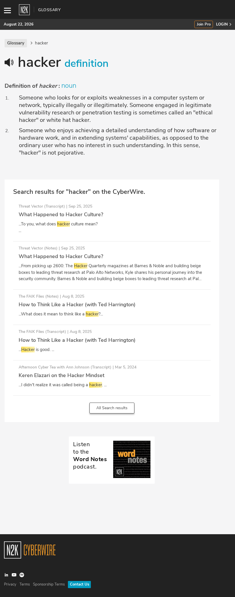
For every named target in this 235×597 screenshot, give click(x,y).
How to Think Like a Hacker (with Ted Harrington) (77, 304)
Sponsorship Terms (49, 584)
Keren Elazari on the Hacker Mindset (61, 375)
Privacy (10, 584)
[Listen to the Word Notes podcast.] (111, 476)
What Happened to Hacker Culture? (61, 214)
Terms (24, 584)
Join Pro (204, 24)
